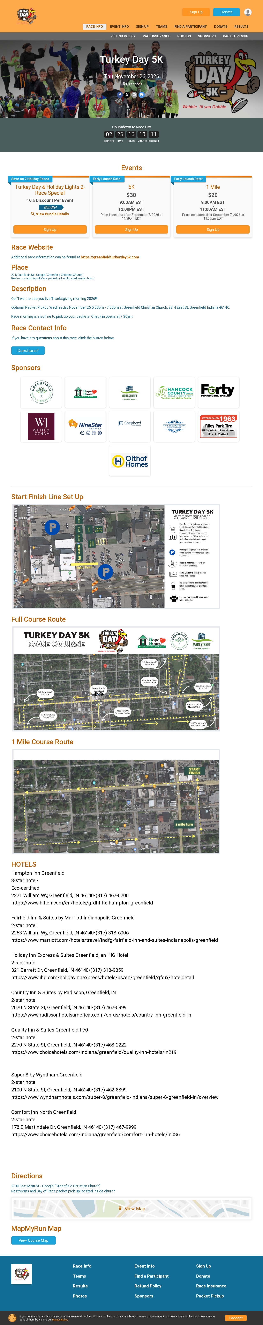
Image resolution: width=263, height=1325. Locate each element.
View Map (135, 1208)
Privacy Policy (60, 1319)
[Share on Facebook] (120, 95)
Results (241, 27)
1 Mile (213, 187)
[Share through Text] (141, 95)
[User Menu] (248, 12)
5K (131, 187)
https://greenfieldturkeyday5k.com (110, 257)
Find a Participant (190, 27)
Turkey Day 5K (131, 59)
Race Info (94, 27)
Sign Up (196, 12)
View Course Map (33, 1240)
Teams (161, 27)
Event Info (119, 27)
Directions (134, 84)
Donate (227, 12)
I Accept (236, 1318)
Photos (184, 36)
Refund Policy (123, 36)
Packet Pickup (235, 36)
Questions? (28, 350)
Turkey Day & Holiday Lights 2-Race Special (50, 190)
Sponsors (207, 36)
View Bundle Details (52, 214)
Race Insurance (156, 36)
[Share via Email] (134, 95)
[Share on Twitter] (127, 95)
